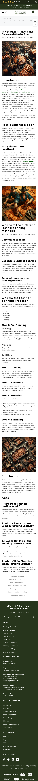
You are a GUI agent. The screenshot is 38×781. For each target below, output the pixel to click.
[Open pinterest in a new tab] (8, 760)
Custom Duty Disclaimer (11, 724)
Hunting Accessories (10, 643)
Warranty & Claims (9, 746)
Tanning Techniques (17, 589)
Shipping (6, 708)
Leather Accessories (10, 652)
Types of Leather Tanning (17, 592)
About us (6, 737)
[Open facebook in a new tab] (4, 760)
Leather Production (17, 583)
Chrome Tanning (17, 576)
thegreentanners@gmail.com (13, 687)
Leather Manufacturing (17, 579)
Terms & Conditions (10, 715)
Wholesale (7, 749)
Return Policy (7, 718)
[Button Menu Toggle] (2, 12)
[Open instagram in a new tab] (13, 760)
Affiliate (5, 743)
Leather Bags (7, 633)
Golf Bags (6, 639)
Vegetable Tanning (17, 595)
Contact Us (7, 705)
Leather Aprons (8, 636)
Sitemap (6, 721)
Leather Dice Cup (9, 630)
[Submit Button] (32, 617)
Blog (11, 19)
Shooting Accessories (10, 646)
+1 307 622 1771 (8, 696)
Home (4, 19)
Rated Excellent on (24, 2)
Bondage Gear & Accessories (13, 627)
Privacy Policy (7, 727)
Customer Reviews (9, 712)
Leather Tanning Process (17, 586)
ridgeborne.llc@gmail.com (12, 689)
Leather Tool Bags (9, 649)
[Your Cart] (34, 13)
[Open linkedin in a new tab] (17, 760)
